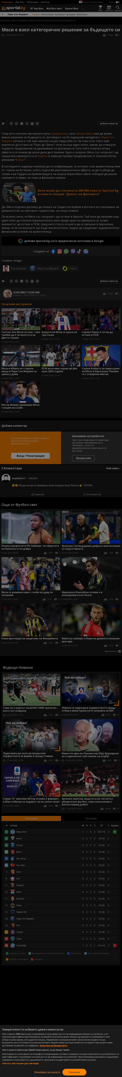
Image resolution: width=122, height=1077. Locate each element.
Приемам (74, 1072)
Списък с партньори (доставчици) (20, 1063)
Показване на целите (47, 1072)
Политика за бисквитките (53, 1045)
